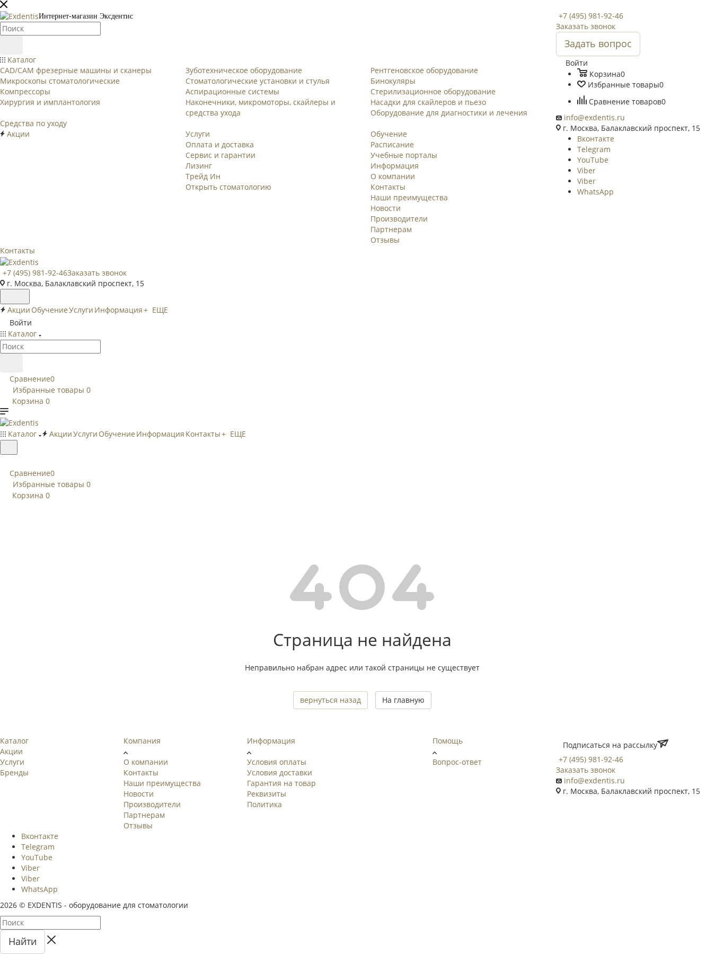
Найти (22, 941)
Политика (264, 804)
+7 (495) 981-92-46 (591, 16)
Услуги (12, 762)
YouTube (592, 160)
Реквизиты (266, 794)
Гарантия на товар (281, 783)
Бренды (14, 772)
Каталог (14, 741)
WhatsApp (595, 192)
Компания (142, 741)
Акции (11, 751)
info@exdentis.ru (594, 117)
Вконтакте (595, 139)
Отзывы (138, 825)
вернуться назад (330, 700)
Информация (271, 741)
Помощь (447, 741)
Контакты (140, 772)
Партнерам (144, 815)
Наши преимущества (162, 783)
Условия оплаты (276, 762)
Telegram (594, 149)
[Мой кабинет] (5, 461)
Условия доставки (279, 772)
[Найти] (11, 45)
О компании (145, 762)
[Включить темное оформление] (15, 296)
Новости (138, 794)
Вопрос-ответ (457, 762)
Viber (586, 170)
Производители (152, 804)
